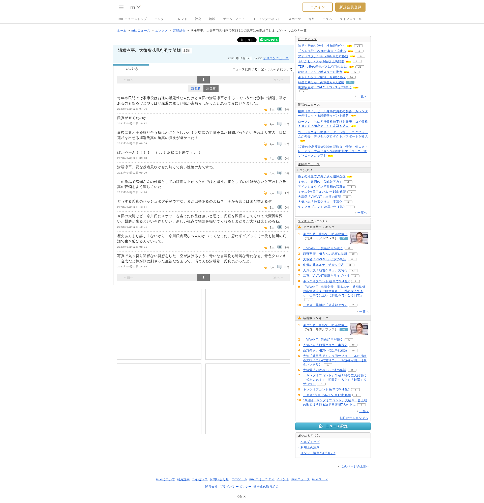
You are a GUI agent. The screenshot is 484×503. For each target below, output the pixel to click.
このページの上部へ (355, 466)
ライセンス (200, 479)
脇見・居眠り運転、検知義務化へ (322, 45)
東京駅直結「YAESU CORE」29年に (325, 87)
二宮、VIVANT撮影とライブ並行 (326, 275)
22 (348, 202)
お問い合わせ (219, 479)
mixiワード (320, 479)
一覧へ (362, 96)
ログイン (317, 7)
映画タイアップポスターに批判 (320, 72)
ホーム (122, 30)
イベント (283, 479)
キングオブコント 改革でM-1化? (321, 207)
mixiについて (165, 479)
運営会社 (211, 486)
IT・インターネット (267, 19)
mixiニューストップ (132, 19)
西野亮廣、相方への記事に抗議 (325, 254)
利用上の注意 (310, 447)
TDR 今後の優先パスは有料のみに (322, 66)
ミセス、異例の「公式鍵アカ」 (320, 181)
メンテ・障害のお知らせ (318, 453)
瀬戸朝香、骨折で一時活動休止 (325, 234)
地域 (212, 19)
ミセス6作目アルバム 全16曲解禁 (322, 191)
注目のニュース (309, 164)
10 (351, 77)
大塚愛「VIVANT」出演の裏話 (319, 197)
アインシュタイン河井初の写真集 (322, 186)
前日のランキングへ (354, 418)
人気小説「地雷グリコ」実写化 (320, 202)
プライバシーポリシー (236, 486)
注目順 (211, 88)
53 (343, 238)
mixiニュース (140, 30)
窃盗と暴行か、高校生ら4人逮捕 (321, 82)
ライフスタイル (351, 19)
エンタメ (161, 19)
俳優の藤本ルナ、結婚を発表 (323, 265)
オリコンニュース (276, 58)
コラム (327, 19)
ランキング (306, 221)
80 (350, 82)
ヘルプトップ (310, 442)
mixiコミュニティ (262, 479)
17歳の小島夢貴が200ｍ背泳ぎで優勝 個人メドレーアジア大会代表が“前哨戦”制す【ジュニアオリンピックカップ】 (333, 151)
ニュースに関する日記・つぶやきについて (262, 69)
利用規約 (183, 479)
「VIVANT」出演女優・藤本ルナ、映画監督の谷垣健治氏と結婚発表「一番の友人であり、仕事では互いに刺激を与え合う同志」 (334, 291)
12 (327, 364)
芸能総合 (179, 30)
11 (357, 61)
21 (359, 66)
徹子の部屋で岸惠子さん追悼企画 (322, 176)
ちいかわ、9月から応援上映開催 (321, 61)
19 (353, 254)
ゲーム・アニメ (234, 19)
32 (348, 248)
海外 (312, 19)
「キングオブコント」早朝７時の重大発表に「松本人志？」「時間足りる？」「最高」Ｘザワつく (335, 380)
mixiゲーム (239, 479)
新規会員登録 (350, 7)
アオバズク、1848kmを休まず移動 (323, 56)
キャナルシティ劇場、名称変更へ (322, 77)
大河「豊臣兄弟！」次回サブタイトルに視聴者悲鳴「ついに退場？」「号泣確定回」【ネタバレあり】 (335, 360)
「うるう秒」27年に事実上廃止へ (322, 51)
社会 (198, 19)
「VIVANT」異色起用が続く (323, 248)
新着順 (196, 88)
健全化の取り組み (266, 486)
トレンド (181, 19)
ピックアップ (307, 39)
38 (358, 45)
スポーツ (294, 19)
